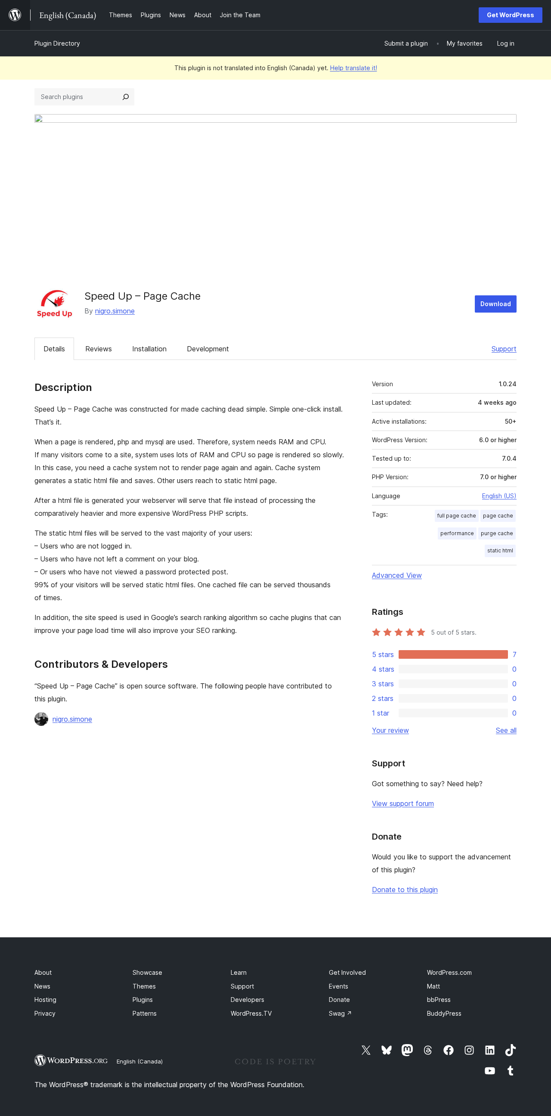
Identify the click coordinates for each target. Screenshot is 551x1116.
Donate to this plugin (405, 889)
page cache (498, 515)
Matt (433, 986)
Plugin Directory (57, 43)
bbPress (439, 999)
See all (506, 730)
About (43, 972)
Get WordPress (510, 15)
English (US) (499, 495)
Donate (339, 999)
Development (208, 348)
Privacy (45, 1013)
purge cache (497, 533)
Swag (340, 1013)
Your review (390, 730)
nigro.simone (115, 311)
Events (338, 986)
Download (495, 303)
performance (457, 533)
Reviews (98, 348)
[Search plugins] (125, 96)
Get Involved (347, 972)
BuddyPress (444, 1013)
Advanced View (397, 575)
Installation (149, 348)
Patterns (145, 1013)
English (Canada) (140, 1061)
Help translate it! (353, 67)
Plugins (143, 999)
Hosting (45, 999)
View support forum (403, 803)
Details (54, 348)
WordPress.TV (251, 1013)
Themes (144, 986)
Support (504, 348)
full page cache (456, 515)
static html (500, 550)
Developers (247, 999)
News (42, 986)
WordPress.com (449, 972)
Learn (239, 972)
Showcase (147, 972)
